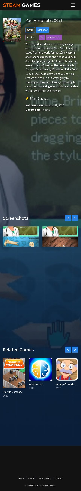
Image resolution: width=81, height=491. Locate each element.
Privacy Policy (44, 478)
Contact (59, 478)
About (31, 478)
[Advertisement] (40, 168)
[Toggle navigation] (73, 5)
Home (21, 478)
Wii (42, 37)
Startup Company (12, 392)
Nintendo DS (53, 37)
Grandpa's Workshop (67, 384)
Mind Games (36, 384)
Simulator (42, 29)
